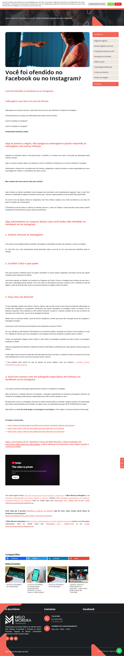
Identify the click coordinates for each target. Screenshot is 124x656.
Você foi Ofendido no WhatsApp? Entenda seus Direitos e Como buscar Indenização (36, 588)
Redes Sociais (99, 62)
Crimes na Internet (101, 72)
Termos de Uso (27, 6)
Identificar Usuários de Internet (40, 511)
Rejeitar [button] (118, 4)
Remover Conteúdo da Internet (23, 18)
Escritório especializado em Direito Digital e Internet (26, 498)
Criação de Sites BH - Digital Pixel (106, 651)
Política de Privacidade (10, 6)
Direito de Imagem (101, 77)
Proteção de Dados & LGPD (104, 51)
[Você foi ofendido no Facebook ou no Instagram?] (47, 49)
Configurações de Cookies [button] (97, 4)
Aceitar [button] (111, 4)
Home (7, 18)
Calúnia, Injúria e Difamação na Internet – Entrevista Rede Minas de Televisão (78, 588)
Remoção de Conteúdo (102, 56)
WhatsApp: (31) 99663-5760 (60, 524)
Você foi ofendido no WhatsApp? (13, 585)
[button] (119, 651)
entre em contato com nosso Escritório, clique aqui (44, 495)
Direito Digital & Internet (103, 46)
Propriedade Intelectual (103, 67)
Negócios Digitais (100, 41)
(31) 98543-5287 (57, 621)
